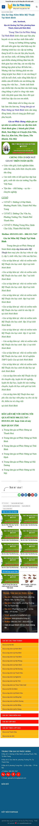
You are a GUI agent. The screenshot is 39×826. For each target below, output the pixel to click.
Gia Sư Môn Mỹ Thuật (17, 503)
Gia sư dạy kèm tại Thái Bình (12, 657)
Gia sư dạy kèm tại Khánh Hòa (12, 693)
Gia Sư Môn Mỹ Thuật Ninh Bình (11, 506)
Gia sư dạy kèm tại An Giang (11, 709)
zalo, (15, 21)
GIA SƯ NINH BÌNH (7, 12)
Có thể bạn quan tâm (10, 571)
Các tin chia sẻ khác (10, 512)
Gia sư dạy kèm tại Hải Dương (12, 669)
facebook (21, 21)
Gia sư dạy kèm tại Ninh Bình (12, 649)
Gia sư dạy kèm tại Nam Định (12, 665)
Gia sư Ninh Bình (7, 508)
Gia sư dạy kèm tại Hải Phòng (12, 661)
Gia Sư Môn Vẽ (26, 506)
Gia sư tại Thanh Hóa (9, 732)
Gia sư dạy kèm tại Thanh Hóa (12, 673)
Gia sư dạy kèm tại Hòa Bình (11, 653)
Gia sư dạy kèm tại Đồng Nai (11, 697)
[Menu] (3, 7)
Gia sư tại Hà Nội (8, 645)
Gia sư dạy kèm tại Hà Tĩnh (11, 681)
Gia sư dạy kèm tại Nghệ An (11, 677)
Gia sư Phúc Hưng (17, 121)
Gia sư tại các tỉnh (8, 736)
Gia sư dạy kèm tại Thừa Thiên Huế (14, 685)
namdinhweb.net (25, 823)
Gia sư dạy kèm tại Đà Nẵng (11, 705)
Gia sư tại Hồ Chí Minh (9, 689)
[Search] (36, 7)
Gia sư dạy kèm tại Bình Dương (12, 701)
